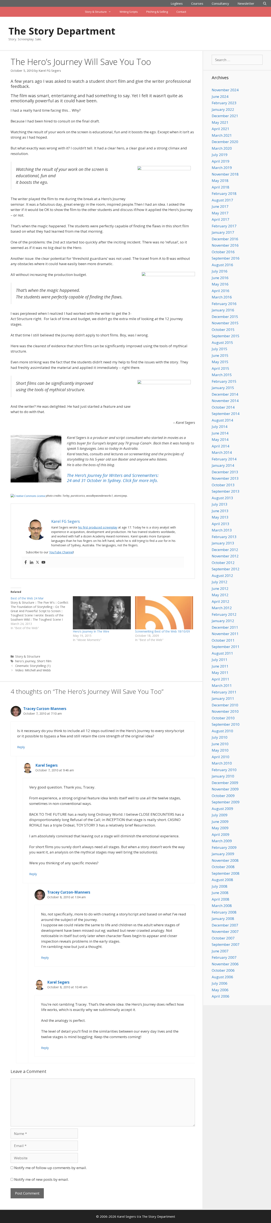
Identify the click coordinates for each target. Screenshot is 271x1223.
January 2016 (223, 310)
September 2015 (225, 335)
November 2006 (225, 964)
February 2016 (224, 303)
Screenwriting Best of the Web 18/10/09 (162, 631)
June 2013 (220, 510)
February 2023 (224, 102)
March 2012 (222, 607)
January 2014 (223, 465)
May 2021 (220, 122)
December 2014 (225, 394)
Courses (197, 3)
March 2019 (222, 167)
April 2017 (220, 219)
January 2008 (223, 918)
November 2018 (225, 174)
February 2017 (224, 226)
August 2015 (222, 342)
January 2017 (223, 232)
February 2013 (224, 536)
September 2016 (225, 258)
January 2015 (223, 387)
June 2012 (220, 588)
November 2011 (225, 633)
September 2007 (225, 944)
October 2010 (223, 718)
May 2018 (220, 180)
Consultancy (220, 3)
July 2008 (219, 886)
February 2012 (224, 614)
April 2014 (220, 446)
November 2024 (225, 89)
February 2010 (224, 769)
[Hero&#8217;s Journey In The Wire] (102, 613)
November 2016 (225, 245)
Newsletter (246, 3)
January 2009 (223, 853)
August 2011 (222, 653)
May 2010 (220, 750)
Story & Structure (96, 12)
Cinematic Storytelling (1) (33, 666)
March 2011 (222, 685)
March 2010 (222, 763)
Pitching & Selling (157, 12)
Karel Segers (46, 765)
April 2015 (220, 368)
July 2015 (219, 348)
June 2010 (220, 743)
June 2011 (220, 666)
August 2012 (222, 575)
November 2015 (225, 323)
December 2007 (225, 925)
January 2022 (223, 109)
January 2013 (223, 543)
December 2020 (225, 141)
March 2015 (222, 374)
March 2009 (222, 840)
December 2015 (225, 316)
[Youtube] (43, 562)
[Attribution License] (28, 496)
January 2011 (223, 698)
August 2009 (222, 808)
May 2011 (220, 672)
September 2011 (225, 646)
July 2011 (219, 659)
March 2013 (222, 530)
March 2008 (222, 905)
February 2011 (224, 692)
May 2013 (220, 517)
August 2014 (222, 420)
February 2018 (224, 193)
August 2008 (222, 879)
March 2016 (222, 297)
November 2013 (225, 478)
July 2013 (219, 504)
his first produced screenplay (97, 527)
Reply (21, 747)
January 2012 (223, 620)
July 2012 (219, 581)
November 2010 (225, 711)
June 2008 (220, 892)
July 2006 (219, 983)
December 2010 (225, 705)
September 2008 (225, 873)
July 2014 (219, 426)
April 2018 (220, 187)
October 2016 (223, 251)
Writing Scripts (129, 12)
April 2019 (220, 161)
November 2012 (225, 556)
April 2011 (220, 679)
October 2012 (223, 562)
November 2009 (225, 789)
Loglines (177, 3)
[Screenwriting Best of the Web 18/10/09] (164, 613)
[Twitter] (37, 562)
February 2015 (224, 381)
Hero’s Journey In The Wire (91, 631)
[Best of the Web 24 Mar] (42, 613)
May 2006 (220, 989)
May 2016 (220, 284)
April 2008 (220, 899)
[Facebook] (26, 562)
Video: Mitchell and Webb (33, 670)
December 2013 (225, 472)
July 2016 (219, 271)
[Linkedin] (31, 562)
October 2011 (223, 640)
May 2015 (220, 361)
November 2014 (225, 400)
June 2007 (220, 951)
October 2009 (223, 795)
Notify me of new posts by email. (41, 1179)
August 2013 (222, 497)
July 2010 (219, 737)
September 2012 (225, 569)
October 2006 (223, 970)
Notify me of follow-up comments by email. (50, 1167)
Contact (181, 12)
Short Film (44, 661)
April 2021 (220, 128)
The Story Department (61, 30)
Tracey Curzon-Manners (44, 708)
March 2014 (222, 452)
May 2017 (220, 213)
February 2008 (224, 912)
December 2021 (225, 115)
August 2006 (222, 976)
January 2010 (223, 776)
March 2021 (222, 135)
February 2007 (224, 957)
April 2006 (220, 996)
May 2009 (220, 827)
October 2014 (223, 407)
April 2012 (220, 601)
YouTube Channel (61, 552)
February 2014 (224, 459)
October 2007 (223, 938)
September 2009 (225, 802)
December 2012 (225, 549)
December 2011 (225, 627)
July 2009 (219, 815)
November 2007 (225, 931)
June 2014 (220, 433)
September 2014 (225, 413)
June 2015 (220, 355)
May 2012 (220, 594)
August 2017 (222, 200)
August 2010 (222, 730)
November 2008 (225, 860)
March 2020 (222, 148)
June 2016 (220, 277)
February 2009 (224, 847)
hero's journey (25, 661)
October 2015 (223, 329)
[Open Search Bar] (265, 3)
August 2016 (222, 264)
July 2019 (219, 154)
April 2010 (220, 756)
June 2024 (220, 96)
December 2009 (225, 782)
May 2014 (220, 439)
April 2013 (220, 523)
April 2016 (220, 290)
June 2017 (220, 206)
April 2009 (220, 834)
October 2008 (223, 866)
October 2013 (223, 484)
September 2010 (225, 724)
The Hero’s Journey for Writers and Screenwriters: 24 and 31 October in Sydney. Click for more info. (113, 477)
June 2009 (220, 821)
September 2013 (225, 491)
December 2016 (225, 238)
